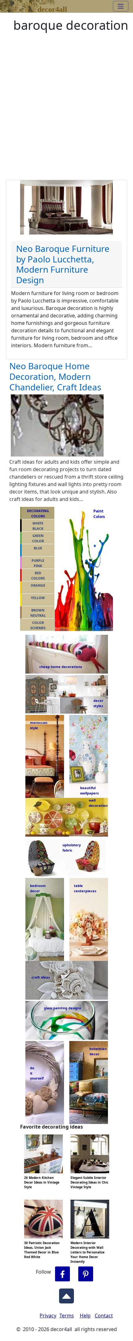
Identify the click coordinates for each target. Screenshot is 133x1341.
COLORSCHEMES (37, 625)
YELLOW (38, 597)
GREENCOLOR (38, 538)
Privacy (48, 1315)
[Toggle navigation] (120, 6)
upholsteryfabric (71, 847)
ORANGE (38, 585)
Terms (66, 1315)
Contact (104, 1315)
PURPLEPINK (38, 563)
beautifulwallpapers (89, 790)
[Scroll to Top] (66, 1294)
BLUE (38, 548)
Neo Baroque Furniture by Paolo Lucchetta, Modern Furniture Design (62, 264)
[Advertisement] (66, 110)
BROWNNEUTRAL (38, 613)
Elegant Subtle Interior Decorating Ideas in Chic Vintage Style (89, 1182)
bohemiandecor (97, 1051)
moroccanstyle (38, 725)
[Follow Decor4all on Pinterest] (85, 1274)
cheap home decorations (60, 666)
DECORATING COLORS (38, 513)
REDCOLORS (38, 575)
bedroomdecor (38, 888)
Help (85, 1315)
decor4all (52, 8)
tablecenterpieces (85, 888)
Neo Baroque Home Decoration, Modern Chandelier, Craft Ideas (55, 376)
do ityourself (37, 1073)
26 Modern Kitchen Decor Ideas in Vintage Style (41, 1182)
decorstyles (98, 703)
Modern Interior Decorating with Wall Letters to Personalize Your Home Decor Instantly (88, 1252)
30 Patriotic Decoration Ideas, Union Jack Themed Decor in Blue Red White (42, 1250)
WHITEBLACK (37, 526)
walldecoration (96, 803)
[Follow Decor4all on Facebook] (62, 1274)
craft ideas (41, 977)
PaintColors (98, 513)
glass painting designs (62, 1008)
